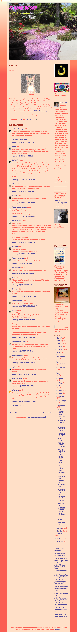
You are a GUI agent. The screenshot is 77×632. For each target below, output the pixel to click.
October (61, 367)
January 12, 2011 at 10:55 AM (24, 296)
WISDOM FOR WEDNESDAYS (60, 615)
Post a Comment (17, 406)
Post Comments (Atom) (36, 417)
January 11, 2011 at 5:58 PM (23, 216)
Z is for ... (61, 500)
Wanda (14, 184)
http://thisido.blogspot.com (61, 594)
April (60, 393)
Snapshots (61, 485)
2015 (59, 341)
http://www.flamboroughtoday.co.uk (61, 609)
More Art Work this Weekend (61, 469)
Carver (14, 289)
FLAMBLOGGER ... (24, 8)
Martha (15, 246)
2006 (60, 541)
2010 (59, 528)
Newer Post (14, 413)
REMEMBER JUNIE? (61, 444)
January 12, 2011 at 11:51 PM (23, 320)
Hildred (14, 195)
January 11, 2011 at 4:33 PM (23, 203)
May (60, 390)
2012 (59, 349)
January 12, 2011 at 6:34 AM (23, 285)
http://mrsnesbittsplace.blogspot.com (61, 588)
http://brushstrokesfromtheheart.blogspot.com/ (61, 560)
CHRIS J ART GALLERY (59, 549)
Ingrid (14, 277)
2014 (59, 344)
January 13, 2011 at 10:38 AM (24, 362)
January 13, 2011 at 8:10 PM (23, 386)
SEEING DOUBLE (61, 422)
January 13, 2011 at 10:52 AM (24, 374)
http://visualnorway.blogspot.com (61, 599)
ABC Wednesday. (40, 111)
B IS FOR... (60, 439)
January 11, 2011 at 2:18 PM (23, 156)
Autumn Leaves (18, 258)
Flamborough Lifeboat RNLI (59, 554)
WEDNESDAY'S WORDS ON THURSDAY (61, 431)
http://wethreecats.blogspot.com (60, 603)
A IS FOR (60, 461)
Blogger (58, 629)
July (60, 383)
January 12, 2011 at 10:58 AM (24, 306)
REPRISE (61, 504)
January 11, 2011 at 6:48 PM (23, 242)
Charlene (15, 390)
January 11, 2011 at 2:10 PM (23, 142)
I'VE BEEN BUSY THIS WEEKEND (61, 414)
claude (14, 310)
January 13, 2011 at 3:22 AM (23, 337)
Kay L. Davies (17, 221)
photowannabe (17, 355)
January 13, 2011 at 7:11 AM (23, 351)
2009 (60, 531)
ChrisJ (63, 103)
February (61, 401)
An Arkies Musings (19, 139)
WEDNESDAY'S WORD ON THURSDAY (61, 453)
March (61, 396)
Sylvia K (15, 160)
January (61, 405)
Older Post (47, 413)
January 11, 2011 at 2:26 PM (23, 180)
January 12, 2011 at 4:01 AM (23, 273)
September (61, 374)
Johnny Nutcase (18, 341)
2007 (60, 538)
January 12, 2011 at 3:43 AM (23, 263)
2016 (59, 338)
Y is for (61, 519)
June (60, 386)
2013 (59, 346)
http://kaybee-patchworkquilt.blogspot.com (61, 581)
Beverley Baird (17, 378)
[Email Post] (36, 119)
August (61, 378)
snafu (14, 146)
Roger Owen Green (19, 207)
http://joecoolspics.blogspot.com (61, 576)
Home (31, 413)
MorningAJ (16, 268)
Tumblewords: (17, 300)
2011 (59, 352)
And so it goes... (61, 523)
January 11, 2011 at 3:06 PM (23, 191)
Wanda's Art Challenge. (61, 479)
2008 (59, 534)
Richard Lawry (17, 129)
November (61, 363)
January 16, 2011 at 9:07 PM (23, 401)
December (61, 356)
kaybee (14, 367)
